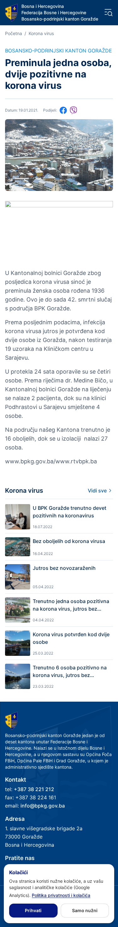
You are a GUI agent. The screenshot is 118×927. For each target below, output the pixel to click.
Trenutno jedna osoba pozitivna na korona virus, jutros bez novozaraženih (71, 605)
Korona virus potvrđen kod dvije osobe (71, 638)
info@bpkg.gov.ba (42, 805)
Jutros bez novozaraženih (64, 568)
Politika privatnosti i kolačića (61, 895)
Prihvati (33, 910)
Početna (13, 33)
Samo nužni (85, 910)
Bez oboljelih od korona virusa (69, 541)
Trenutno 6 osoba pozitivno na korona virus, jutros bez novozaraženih (70, 671)
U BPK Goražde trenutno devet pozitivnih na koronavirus (69, 512)
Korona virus (41, 33)
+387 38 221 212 (34, 789)
